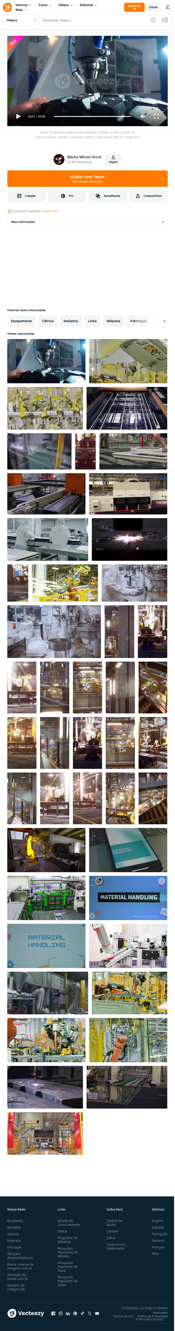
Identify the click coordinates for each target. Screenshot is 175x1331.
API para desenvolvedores (20, 1254)
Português (156, 1232)
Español (155, 1225)
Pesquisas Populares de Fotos (67, 1264)
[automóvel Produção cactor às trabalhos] (21, 686)
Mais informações (23, 220)
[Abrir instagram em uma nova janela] (60, 1311)
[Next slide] (157, 319)
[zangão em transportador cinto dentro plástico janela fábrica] (127, 406)
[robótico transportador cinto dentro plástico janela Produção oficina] (46, 492)
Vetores (21, 5)
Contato (110, 1229)
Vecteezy (14, 1225)
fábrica (48, 319)
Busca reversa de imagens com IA (20, 1264)
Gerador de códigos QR (16, 1285)
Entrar (153, 7)
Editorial (86, 5)
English (154, 1218)
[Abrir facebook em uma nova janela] (53, 1311)
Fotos (43, 5)
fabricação (138, 319)
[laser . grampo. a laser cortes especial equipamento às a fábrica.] (129, 537)
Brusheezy (15, 1218)
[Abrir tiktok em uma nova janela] (82, 1311)
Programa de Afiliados (67, 1238)
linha (92, 319)
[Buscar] (153, 20)
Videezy (13, 1232)
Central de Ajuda (113, 1220)
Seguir (113, 162)
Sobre (109, 1236)
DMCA (61, 1229)
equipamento (21, 319)
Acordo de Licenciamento (68, 1220)
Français (155, 1245)
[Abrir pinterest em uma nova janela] (75, 1311)
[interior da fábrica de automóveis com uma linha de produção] (17, 581)
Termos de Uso (120, 1314)
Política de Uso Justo (146, 1317)
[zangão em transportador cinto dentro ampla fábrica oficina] (46, 896)
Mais (19, 10)
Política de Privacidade (149, 1314)
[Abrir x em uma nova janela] (90, 1311)
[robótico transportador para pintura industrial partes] (47, 991)
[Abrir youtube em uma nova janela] (97, 1311)
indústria (71, 319)
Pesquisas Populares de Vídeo (67, 1279)
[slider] (92, 116)
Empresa (14, 1238)
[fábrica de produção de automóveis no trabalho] (85, 449)
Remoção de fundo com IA (17, 1275)
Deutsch (155, 1238)
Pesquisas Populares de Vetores (67, 1250)
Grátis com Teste (87, 178)
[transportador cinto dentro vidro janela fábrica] (128, 492)
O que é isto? (50, 211)
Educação (14, 1245)
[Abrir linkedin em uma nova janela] (68, 1311)
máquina (113, 319)
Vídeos (63, 5)
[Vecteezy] (7, 7)
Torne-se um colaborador (114, 1244)
